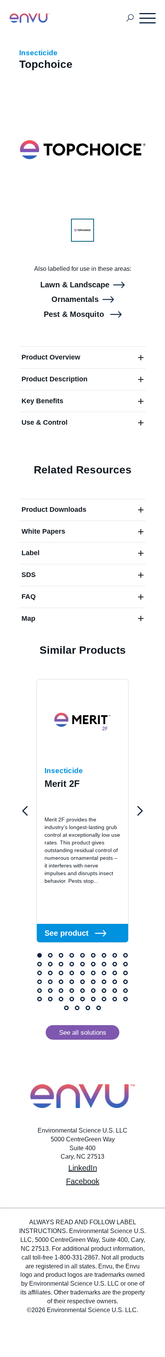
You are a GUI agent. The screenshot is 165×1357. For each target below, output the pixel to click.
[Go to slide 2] (50, 955)
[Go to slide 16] (104, 964)
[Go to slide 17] (114, 964)
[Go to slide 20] (50, 973)
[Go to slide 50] (82, 999)
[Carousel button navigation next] (140, 811)
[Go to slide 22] (71, 973)
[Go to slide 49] (71, 999)
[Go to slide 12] (61, 964)
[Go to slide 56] (77, 1008)
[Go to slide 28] (39, 981)
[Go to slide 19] (39, 973)
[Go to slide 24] (93, 973)
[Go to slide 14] (82, 964)
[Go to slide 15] (93, 964)
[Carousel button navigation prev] (25, 811)
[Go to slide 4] (71, 955)
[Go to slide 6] (93, 955)
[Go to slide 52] (104, 999)
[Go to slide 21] (61, 973)
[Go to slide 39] (61, 990)
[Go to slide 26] (114, 973)
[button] (82, 357)
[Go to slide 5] (82, 955)
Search (130, 18)
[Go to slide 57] (88, 1008)
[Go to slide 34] (104, 981)
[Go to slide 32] (82, 981)
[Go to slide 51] (93, 999)
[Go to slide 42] (93, 990)
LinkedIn (82, 1168)
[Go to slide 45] (125, 990)
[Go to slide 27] (125, 973)
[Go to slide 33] (93, 981)
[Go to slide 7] (104, 955)
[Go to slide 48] (61, 999)
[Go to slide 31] (71, 981)
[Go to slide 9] (125, 955)
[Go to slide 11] (50, 964)
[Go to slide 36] (125, 981)
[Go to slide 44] (114, 990)
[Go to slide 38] (50, 990)
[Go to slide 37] (39, 990)
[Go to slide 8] (114, 955)
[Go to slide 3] (61, 955)
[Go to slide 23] (82, 973)
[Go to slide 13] (71, 964)
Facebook (82, 1181)
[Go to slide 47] (50, 999)
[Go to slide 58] (98, 1008)
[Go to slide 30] (61, 981)
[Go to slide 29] (50, 981)
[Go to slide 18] (125, 964)
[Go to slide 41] (82, 990)
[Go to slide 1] (39, 955)
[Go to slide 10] (39, 964)
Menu (148, 18)
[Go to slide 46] (39, 999)
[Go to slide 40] (71, 990)
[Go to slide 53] (114, 999)
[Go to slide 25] (104, 973)
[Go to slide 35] (114, 981)
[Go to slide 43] (104, 990)
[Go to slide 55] (66, 1008)
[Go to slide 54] (125, 999)
